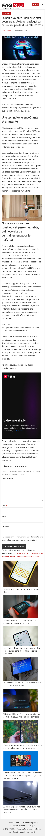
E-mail (5, 516)
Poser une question (17, 826)
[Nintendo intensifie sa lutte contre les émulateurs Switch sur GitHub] (20, 607)
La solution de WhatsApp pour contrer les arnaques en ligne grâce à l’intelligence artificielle (21, 651)
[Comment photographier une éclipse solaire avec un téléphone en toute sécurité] (20, 732)
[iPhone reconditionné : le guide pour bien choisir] (20, 574)
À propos (31, 826)
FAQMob (12, 829)
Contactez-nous (14, 823)
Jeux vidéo (6, 14)
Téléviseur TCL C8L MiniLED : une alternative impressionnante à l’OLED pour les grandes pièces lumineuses (22, 775)
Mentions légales (29, 823)
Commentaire (8, 478)
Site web (5, 526)
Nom (4, 506)
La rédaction (6, 31)
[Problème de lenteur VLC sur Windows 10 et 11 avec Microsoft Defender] (20, 669)
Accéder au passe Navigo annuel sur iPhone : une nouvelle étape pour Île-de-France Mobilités (22, 810)
